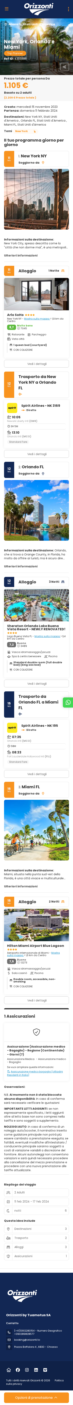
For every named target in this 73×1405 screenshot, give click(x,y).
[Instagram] (26, 1370)
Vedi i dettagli (37, 454)
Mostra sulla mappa (37, 318)
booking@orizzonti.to (27, 1339)
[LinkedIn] (36, 1370)
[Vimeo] (45, 1370)
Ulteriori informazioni (21, 255)
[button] (12, 199)
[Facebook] (17, 1370)
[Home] (8, 1370)
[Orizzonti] (21, 1296)
